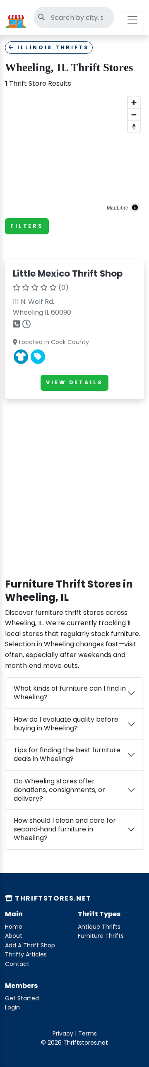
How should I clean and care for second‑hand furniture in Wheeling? (65, 829)
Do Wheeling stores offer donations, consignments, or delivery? (59, 789)
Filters (26, 225)
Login (12, 1007)
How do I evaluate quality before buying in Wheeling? (66, 724)
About (13, 936)
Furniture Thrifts (101, 936)
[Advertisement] (74, 479)
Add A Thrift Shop (30, 945)
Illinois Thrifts (52, 47)
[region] (74, 154)
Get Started (22, 998)
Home (13, 926)
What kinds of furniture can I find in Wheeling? (70, 693)
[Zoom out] (134, 114)
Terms (87, 1033)
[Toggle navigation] (132, 20)
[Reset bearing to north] (134, 126)
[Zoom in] (134, 102)
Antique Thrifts (99, 926)
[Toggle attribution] (135, 207)
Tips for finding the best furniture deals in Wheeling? (67, 754)
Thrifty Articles (26, 954)
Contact (17, 964)
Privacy (63, 1033)
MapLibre (117, 207)
